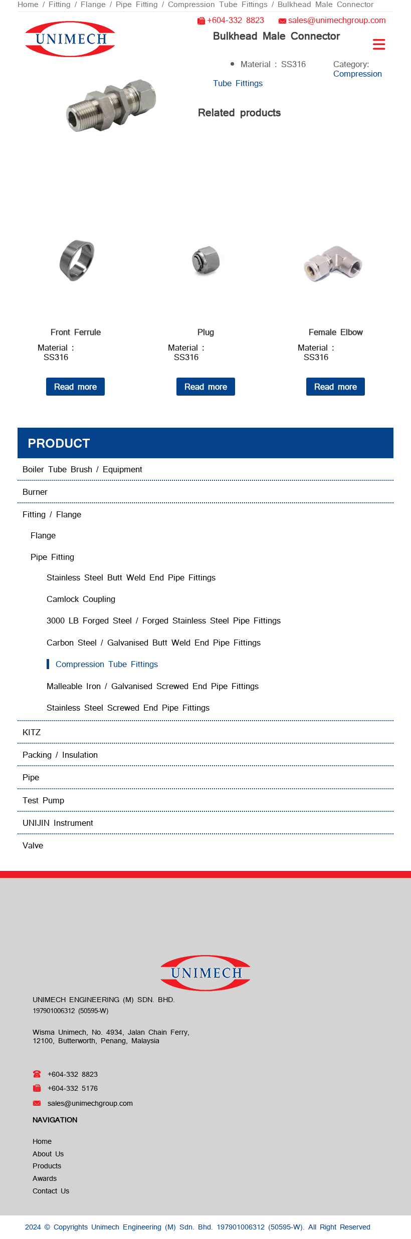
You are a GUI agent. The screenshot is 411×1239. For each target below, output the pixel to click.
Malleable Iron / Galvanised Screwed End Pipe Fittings (153, 686)
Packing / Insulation (60, 754)
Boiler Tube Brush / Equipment (82, 469)
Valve (33, 845)
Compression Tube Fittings (107, 664)
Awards (45, 1178)
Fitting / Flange (52, 514)
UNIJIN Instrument (58, 822)
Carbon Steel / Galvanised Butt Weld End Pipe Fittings (154, 642)
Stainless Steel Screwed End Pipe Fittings (128, 707)
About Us (48, 1153)
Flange (43, 535)
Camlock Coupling (81, 598)
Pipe (31, 777)
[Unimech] (70, 38)
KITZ (32, 732)
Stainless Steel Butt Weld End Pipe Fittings (131, 577)
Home (42, 1141)
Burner (35, 491)
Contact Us (51, 1190)
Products (47, 1165)
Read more (75, 386)
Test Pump (43, 800)
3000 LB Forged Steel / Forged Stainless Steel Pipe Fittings (164, 620)
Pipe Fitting (52, 556)
